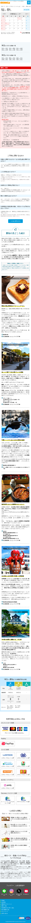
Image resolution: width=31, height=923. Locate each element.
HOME (3, 900)
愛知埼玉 (12, 58)
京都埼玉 (5, 59)
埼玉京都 (5, 49)
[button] (21, 918)
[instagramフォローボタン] (11, 891)
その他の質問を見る (15, 221)
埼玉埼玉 (5, 48)
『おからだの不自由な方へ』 (17, 200)
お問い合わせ (5, 913)
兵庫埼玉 (19, 59)
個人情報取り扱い (6, 909)
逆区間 (27, 9)
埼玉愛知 (12, 48)
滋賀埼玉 (19, 58)
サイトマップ (5, 911)
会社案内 (4, 902)
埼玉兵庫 (19, 49)
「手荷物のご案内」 (22, 75)
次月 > (27, 13)
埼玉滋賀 (19, 48)
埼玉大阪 (12, 49)
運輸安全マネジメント (7, 904)
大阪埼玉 (12, 59)
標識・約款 (4, 906)
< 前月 (4, 13)
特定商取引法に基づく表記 (8, 907)
